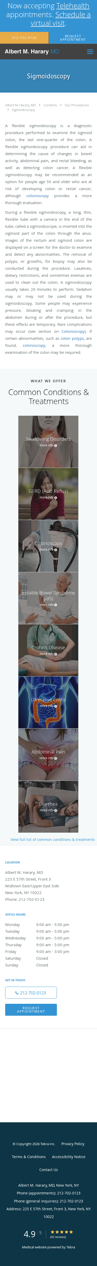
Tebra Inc (47, 1144)
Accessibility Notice (68, 1156)
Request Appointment (31, 1010)
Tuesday (37, 931)
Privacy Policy (72, 1143)
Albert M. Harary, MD (21, 105)
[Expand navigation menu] (90, 51)
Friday (37, 951)
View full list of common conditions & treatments (53, 839)
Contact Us (48, 1169)
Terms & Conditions (29, 1156)
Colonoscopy (73, 331)
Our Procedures (77, 105)
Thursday (37, 944)
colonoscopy (37, 195)
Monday (37, 924)
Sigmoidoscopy (23, 109)
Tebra (70, 1247)
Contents (50, 105)
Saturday (26, 958)
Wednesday (37, 937)
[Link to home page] (42, 51)
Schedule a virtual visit (61, 19)
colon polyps (72, 338)
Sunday (26, 964)
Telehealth (72, 5)
